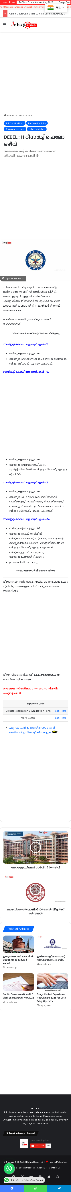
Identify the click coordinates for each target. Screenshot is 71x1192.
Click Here (60, 711)
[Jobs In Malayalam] (23, 24)
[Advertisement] (35, 70)
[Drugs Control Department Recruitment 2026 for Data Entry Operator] (52, 982)
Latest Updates (37, 129)
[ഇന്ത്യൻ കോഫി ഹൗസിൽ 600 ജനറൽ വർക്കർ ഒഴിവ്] (18, 944)
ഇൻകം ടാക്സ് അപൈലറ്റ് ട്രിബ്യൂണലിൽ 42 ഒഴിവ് (51, 958)
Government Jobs (15, 129)
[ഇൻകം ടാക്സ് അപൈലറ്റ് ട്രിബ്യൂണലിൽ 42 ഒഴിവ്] (52, 944)
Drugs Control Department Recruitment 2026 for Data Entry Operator (51, 997)
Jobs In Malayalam (58, 1162)
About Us (42, 1167)
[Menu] (4, 26)
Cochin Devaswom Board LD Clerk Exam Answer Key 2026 (39, 13)
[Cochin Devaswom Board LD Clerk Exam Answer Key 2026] (18, 982)
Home (9, 115)
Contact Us (54, 1167)
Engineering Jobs (37, 123)
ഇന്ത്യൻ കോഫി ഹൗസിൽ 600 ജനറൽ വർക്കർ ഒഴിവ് (18, 960)
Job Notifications (23, 115)
